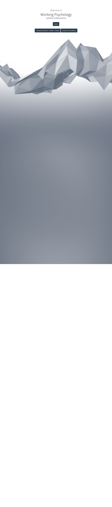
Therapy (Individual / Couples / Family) (47, 30)
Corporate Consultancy (69, 30)
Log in (56, 24)
